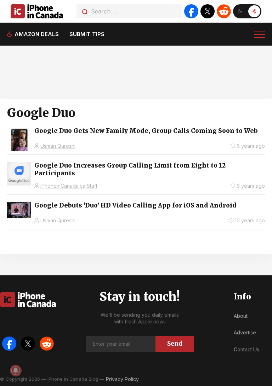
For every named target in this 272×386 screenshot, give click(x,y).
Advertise (245, 332)
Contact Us (246, 349)
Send (174, 343)
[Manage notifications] (15, 370)
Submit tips (86, 34)
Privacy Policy (122, 379)
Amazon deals (37, 34)
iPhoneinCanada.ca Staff (68, 186)
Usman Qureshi (57, 146)
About (241, 316)
